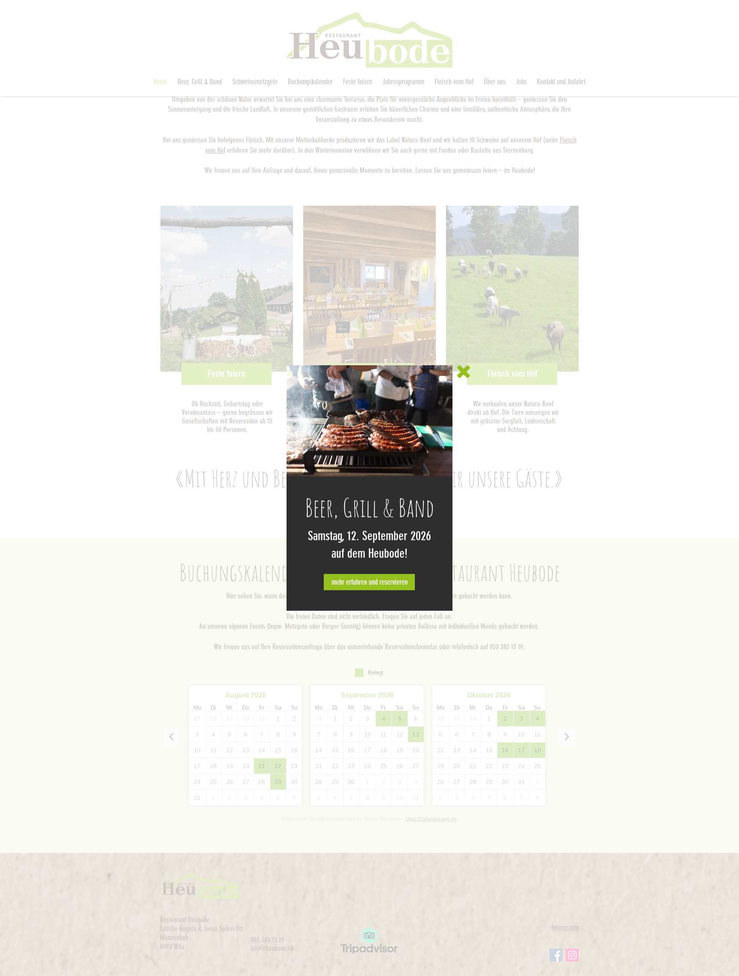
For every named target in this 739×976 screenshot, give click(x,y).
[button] (463, 371)
